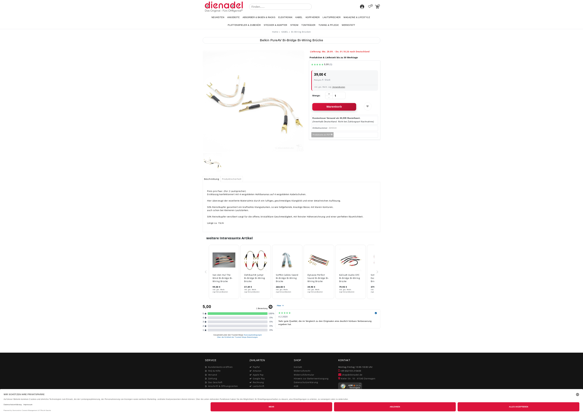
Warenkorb (334, 106)
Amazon (257, 370)
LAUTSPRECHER (332, 17)
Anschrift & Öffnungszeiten (223, 386)
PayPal (256, 367)
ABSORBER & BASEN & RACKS (259, 17)
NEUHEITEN (217, 17)
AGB (296, 386)
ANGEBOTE (233, 17)
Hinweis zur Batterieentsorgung (311, 378)
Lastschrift (258, 386)
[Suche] (314, 7)
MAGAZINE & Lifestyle (357, 17)
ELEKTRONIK (285, 17)
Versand (212, 374)
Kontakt (298, 367)
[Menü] (360, 384)
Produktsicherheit (231, 179)
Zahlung (212, 378)
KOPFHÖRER (313, 17)
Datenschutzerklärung (306, 382)
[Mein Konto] (362, 6)
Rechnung (258, 382)
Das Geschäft (215, 382)
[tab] (212, 179)
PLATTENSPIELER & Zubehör (244, 25)
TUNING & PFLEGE (329, 25)
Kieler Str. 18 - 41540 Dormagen (357, 378)
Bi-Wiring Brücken (301, 31)
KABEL (299, 17)
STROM (294, 25)
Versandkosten (338, 87)
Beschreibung (211, 179)
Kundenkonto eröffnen (220, 367)
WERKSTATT (348, 25)
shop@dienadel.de (351, 374)
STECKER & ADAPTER (275, 25)
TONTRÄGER (308, 25)
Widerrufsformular (304, 374)
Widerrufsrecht (302, 370)
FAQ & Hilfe (214, 370)
